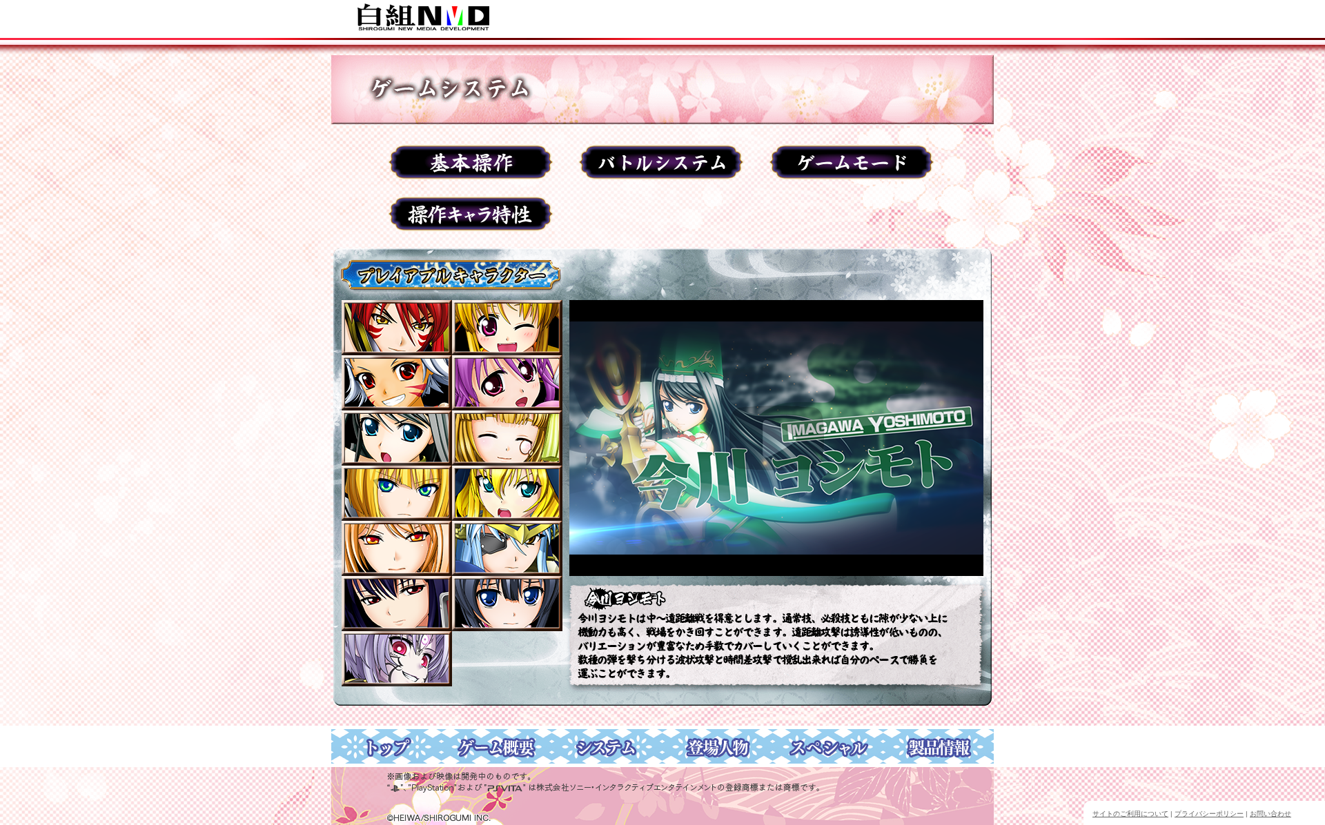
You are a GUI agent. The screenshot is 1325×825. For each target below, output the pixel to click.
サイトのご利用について (1130, 813)
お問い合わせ (1270, 813)
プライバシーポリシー (1209, 813)
